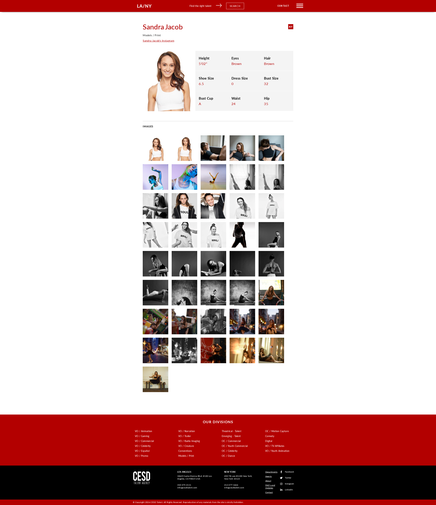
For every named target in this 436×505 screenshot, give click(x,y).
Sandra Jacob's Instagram (158, 41)
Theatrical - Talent (231, 431)
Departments (271, 471)
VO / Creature (186, 446)
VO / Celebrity (143, 446)
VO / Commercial (144, 441)
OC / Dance (228, 455)
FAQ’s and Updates (270, 486)
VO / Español (142, 450)
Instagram (289, 484)
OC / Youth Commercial (235, 446)
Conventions (185, 450)
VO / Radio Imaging (189, 441)
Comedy (269, 436)
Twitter (288, 478)
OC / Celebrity (229, 450)
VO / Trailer (184, 436)
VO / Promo (141, 455)
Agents (268, 476)
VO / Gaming (142, 436)
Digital (268, 441)
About (268, 480)
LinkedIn (289, 490)
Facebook (289, 472)
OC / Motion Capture (277, 431)
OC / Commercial (231, 441)
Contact (283, 5)
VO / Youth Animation (277, 450)
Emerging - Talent (231, 436)
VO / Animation (143, 431)
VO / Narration (186, 431)
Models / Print (186, 455)
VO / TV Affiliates (274, 446)
